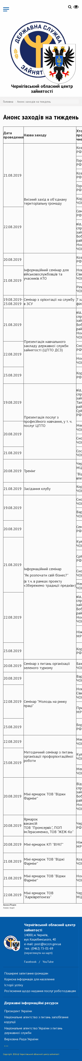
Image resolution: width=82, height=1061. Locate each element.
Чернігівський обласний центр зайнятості (42, 88)
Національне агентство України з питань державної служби (33, 1030)
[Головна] (42, 51)
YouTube (48, 962)
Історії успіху (13, 985)
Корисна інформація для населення (29, 979)
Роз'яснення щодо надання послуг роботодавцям (40, 991)
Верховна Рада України (21, 1039)
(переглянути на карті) (38, 953)
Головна (8, 101)
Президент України (18, 1011)
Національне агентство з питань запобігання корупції (36, 1019)
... (6, 1044)
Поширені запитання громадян (26, 973)
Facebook (30, 962)
